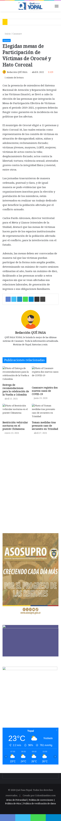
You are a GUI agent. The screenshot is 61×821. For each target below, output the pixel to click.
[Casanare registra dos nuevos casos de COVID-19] (45, 375)
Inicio (7, 33)
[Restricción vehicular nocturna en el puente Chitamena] (16, 411)
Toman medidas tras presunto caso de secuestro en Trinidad (45, 425)
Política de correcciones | (42, 799)
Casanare (17, 33)
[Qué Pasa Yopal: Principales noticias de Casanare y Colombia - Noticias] (30, 6)
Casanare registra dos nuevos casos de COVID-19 (45, 391)
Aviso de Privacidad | (17, 799)
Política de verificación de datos (39, 803)
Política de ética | (14, 803)
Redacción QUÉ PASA (17, 72)
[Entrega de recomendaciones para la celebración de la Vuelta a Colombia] (16, 374)
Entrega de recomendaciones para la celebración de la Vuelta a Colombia (16, 389)
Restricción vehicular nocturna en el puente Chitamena (15, 425)
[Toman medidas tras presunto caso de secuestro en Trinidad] (45, 411)
